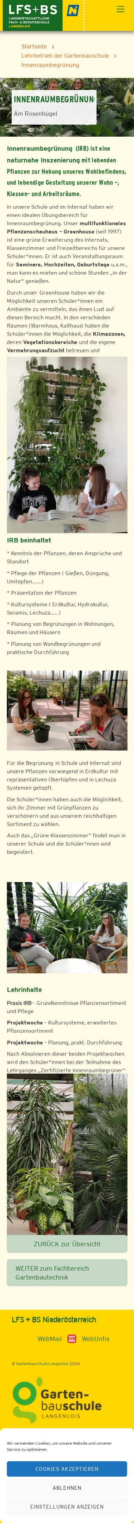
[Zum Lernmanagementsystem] (23, 1338)
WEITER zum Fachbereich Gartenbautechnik (52, 1272)
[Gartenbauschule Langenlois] (44, 14)
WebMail (49, 1338)
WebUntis (96, 1338)
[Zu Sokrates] (71, 1338)
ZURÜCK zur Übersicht (67, 1244)
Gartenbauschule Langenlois (42, 1363)
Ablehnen (67, 1488)
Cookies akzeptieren (67, 1469)
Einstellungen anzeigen (66, 1507)
